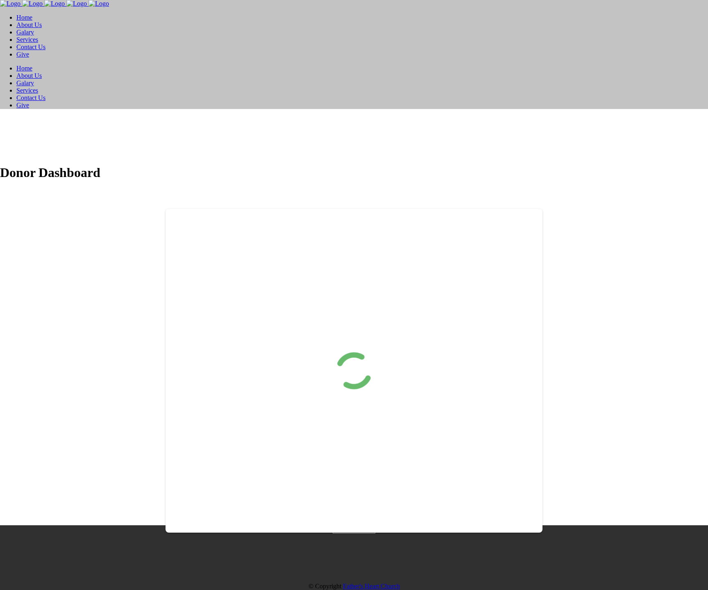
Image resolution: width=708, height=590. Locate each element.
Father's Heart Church (371, 586)
